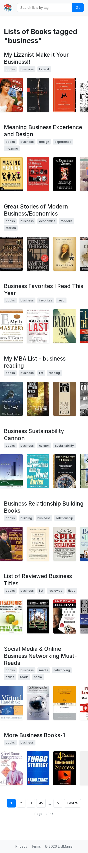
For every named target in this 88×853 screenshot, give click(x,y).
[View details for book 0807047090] (11, 471)
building (26, 518)
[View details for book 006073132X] (11, 616)
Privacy (21, 846)
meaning (12, 148)
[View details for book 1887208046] (38, 471)
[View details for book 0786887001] (38, 95)
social (38, 677)
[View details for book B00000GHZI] (11, 95)
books (10, 69)
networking (62, 670)
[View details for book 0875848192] (64, 174)
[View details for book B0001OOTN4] (64, 703)
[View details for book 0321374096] (11, 174)
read (61, 300)
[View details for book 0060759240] (11, 326)
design (44, 142)
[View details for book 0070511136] (64, 544)
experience (63, 142)
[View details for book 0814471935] (38, 768)
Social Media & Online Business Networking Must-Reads (40, 655)
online (10, 677)
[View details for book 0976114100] (11, 544)
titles (71, 590)
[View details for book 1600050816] (38, 703)
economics (47, 221)
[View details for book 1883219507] (38, 544)
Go (78, 7)
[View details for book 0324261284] (38, 616)
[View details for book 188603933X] (11, 768)
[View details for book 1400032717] (64, 95)
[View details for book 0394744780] (64, 399)
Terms (36, 846)
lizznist (44, 69)
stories (11, 228)
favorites (45, 300)
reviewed (56, 590)
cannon (44, 445)
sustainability (64, 445)
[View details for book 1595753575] (64, 326)
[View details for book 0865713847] (64, 471)
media (43, 670)
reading (54, 373)
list (41, 373)
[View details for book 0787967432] (38, 399)
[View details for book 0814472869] (11, 703)
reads (24, 677)
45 (41, 803)
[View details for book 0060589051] (38, 326)
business (27, 69)
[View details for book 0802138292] (11, 254)
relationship (64, 518)
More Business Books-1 (34, 735)
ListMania (65, 846)
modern (66, 221)
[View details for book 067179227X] (38, 254)
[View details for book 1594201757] (11, 399)
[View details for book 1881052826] (64, 768)
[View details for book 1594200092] (64, 254)
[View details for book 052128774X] (38, 174)
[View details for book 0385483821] (64, 616)
